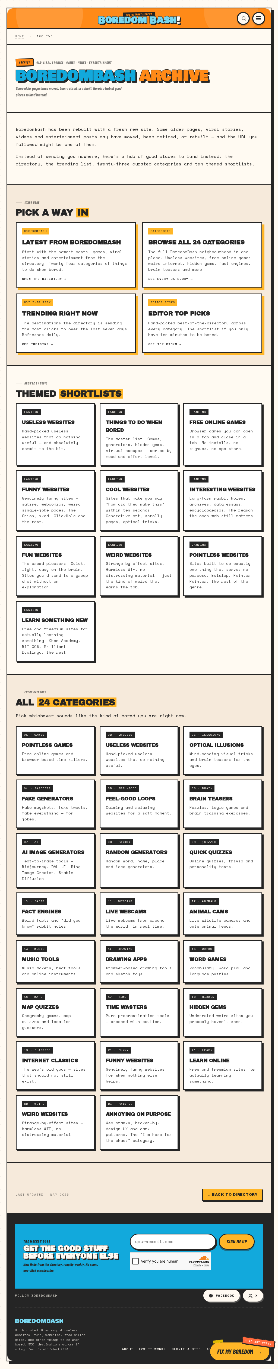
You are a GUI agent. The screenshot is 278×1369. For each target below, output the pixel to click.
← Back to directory (232, 1195)
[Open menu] (258, 18)
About (127, 1349)
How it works (152, 1349)
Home (19, 36)
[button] (243, 18)
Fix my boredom (235, 1351)
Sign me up (237, 1241)
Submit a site (186, 1349)
